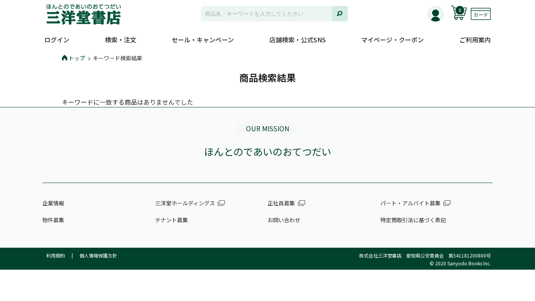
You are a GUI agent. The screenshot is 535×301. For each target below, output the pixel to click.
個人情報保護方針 (98, 255)
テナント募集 (171, 220)
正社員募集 (281, 203)
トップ (77, 58)
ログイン (56, 39)
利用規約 (55, 255)
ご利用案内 (475, 39)
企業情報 (53, 203)
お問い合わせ (284, 220)
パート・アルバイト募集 (410, 203)
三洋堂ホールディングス (185, 203)
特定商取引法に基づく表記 (413, 220)
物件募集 (53, 220)
